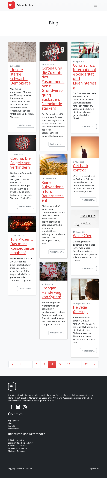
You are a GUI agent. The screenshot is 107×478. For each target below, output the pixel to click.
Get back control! (80, 168)
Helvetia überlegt (80, 309)
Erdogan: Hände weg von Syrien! (51, 292)
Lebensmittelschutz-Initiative (21, 443)
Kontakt (11, 426)
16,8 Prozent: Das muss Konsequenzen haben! (22, 246)
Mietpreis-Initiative (16, 451)
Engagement (13, 420)
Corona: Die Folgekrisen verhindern (20, 163)
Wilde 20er (82, 235)
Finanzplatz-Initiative (17, 445)
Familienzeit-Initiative (17, 448)
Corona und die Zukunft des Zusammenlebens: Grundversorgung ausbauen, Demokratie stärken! (53, 88)
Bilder (10, 423)
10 (68, 364)
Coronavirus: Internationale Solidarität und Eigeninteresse (85, 76)
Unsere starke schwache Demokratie (20, 76)
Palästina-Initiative (16, 440)
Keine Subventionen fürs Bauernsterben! (53, 191)
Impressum (94, 468)
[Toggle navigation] (95, 5)
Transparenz (13, 428)
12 (86, 364)
